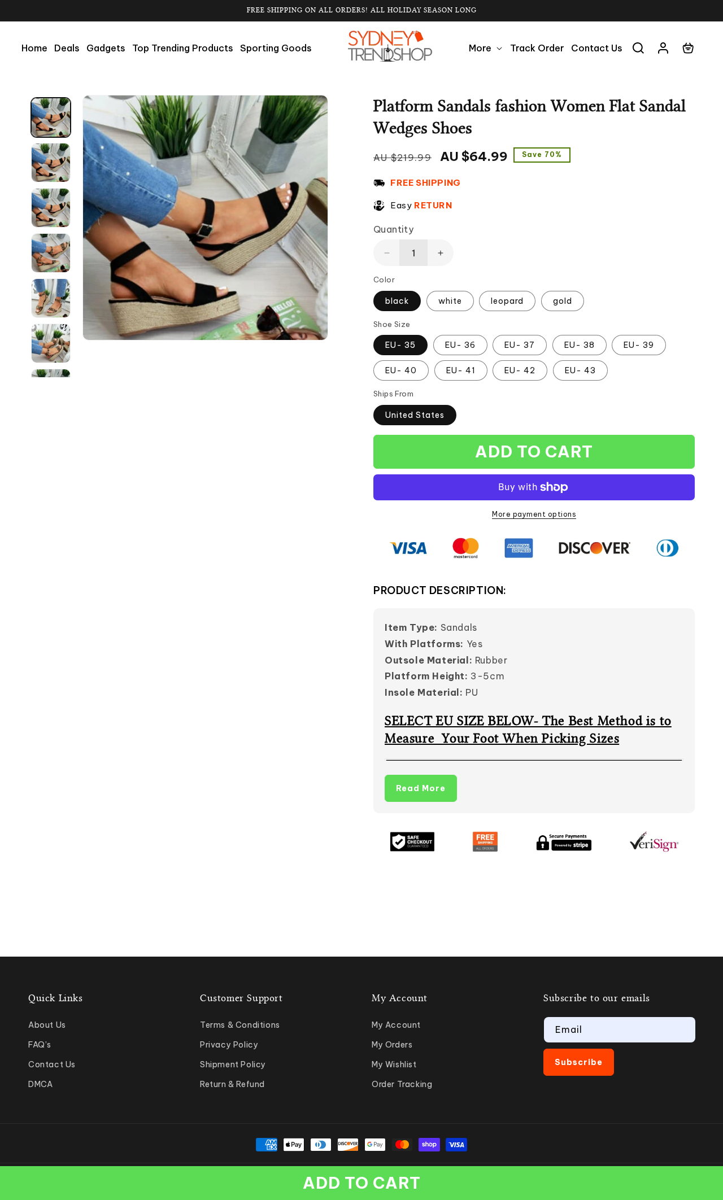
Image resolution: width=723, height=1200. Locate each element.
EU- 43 (580, 370)
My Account (396, 1025)
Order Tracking (402, 1084)
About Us (47, 1025)
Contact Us (52, 1064)
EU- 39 (639, 345)
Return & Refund (232, 1084)
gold (562, 301)
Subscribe (579, 1062)
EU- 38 (579, 345)
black (397, 301)
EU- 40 (401, 370)
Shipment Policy (233, 1064)
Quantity (393, 229)
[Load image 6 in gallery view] (51, 343)
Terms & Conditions (240, 1025)
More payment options (534, 514)
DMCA (40, 1084)
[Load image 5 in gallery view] (51, 298)
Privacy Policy (229, 1045)
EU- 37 (519, 345)
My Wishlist (394, 1064)
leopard (507, 301)
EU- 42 (519, 370)
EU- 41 (461, 370)
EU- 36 (460, 345)
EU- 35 (400, 345)
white (450, 301)
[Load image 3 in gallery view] (51, 208)
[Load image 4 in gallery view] (51, 253)
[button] (486, 48)
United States (415, 415)
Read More (421, 788)
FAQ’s (39, 1045)
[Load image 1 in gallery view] (51, 117)
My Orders (392, 1045)
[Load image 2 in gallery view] (51, 162)
